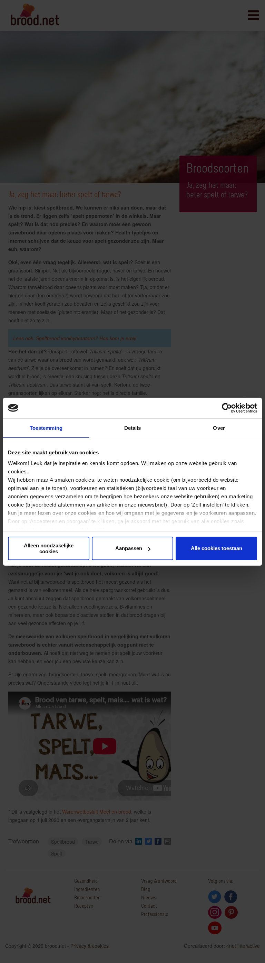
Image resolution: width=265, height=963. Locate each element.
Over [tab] (219, 428)
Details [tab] (132, 428)
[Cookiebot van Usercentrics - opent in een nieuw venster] (227, 408)
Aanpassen (128, 548)
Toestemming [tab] (46, 428)
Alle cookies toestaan (216, 548)
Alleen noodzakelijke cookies (48, 548)
